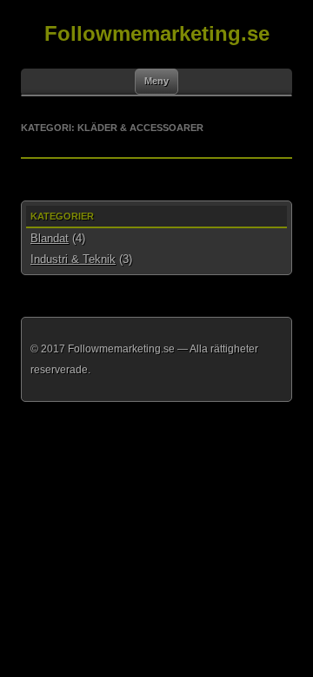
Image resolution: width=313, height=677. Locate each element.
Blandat (49, 238)
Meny (156, 81)
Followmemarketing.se (157, 33)
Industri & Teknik (73, 259)
